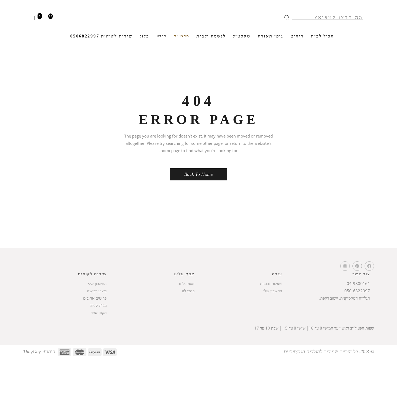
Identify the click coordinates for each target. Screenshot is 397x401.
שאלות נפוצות (271, 283)
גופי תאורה (270, 36)
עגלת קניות (98, 305)
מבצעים (181, 36)
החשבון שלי (272, 290)
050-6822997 (357, 290)
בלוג (144, 36)
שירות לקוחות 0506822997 (101, 36)
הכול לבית (322, 36)
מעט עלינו (186, 283)
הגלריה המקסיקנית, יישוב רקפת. (344, 298)
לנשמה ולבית (211, 36)
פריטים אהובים (95, 298)
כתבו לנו (188, 290)
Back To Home (198, 174)
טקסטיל (241, 36)
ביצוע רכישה (97, 290)
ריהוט (297, 36)
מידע (162, 36)
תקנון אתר (99, 312)
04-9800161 (358, 283)
